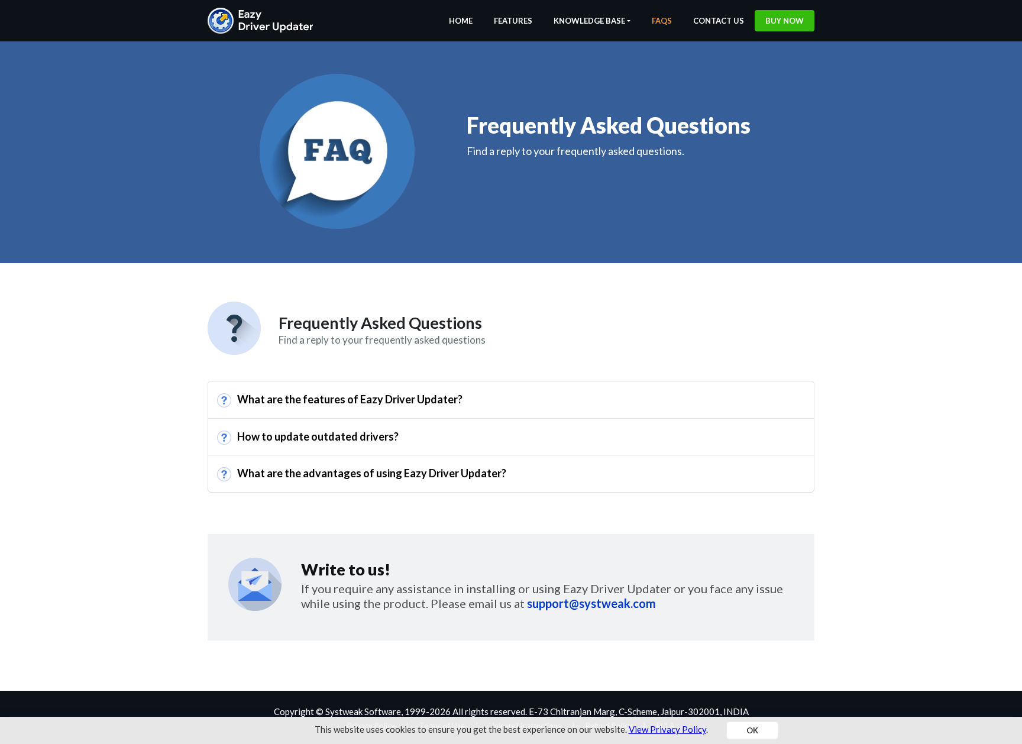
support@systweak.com (591, 603)
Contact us (718, 20)
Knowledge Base (589, 20)
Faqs (662, 20)
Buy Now (784, 20)
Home (461, 20)
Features (513, 20)
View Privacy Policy (667, 729)
